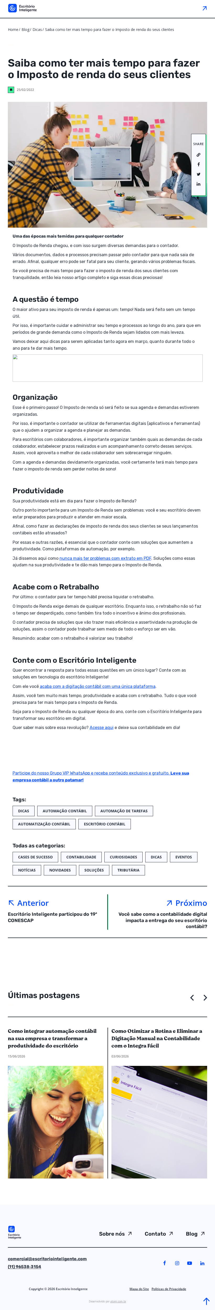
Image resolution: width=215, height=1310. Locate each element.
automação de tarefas (124, 810)
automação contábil (65, 810)
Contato (155, 1234)
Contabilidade (81, 856)
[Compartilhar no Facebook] (198, 165)
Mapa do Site (139, 1289)
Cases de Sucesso (35, 856)
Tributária (128, 870)
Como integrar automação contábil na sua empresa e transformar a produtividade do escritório (52, 1039)
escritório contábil (104, 823)
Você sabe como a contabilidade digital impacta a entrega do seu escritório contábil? (163, 920)
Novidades (60, 870)
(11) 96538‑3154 (24, 1266)
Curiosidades (123, 856)
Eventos (183, 856)
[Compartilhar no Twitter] (199, 174)
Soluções (94, 870)
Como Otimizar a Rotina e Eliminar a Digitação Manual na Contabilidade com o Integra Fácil (156, 1039)
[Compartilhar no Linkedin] (198, 184)
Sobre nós (112, 1234)
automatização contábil (44, 823)
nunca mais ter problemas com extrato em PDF (105, 558)
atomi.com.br (118, 1301)
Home (13, 29)
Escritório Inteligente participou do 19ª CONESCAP (52, 917)
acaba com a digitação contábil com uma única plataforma (97, 686)
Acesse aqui (102, 727)
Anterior (33, 902)
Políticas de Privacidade (169, 1289)
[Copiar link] (198, 155)
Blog (25, 29)
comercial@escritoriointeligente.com (47, 1258)
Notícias (27, 870)
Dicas (38, 29)
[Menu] (204, 8)
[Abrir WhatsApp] (13, 1297)
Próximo (191, 902)
